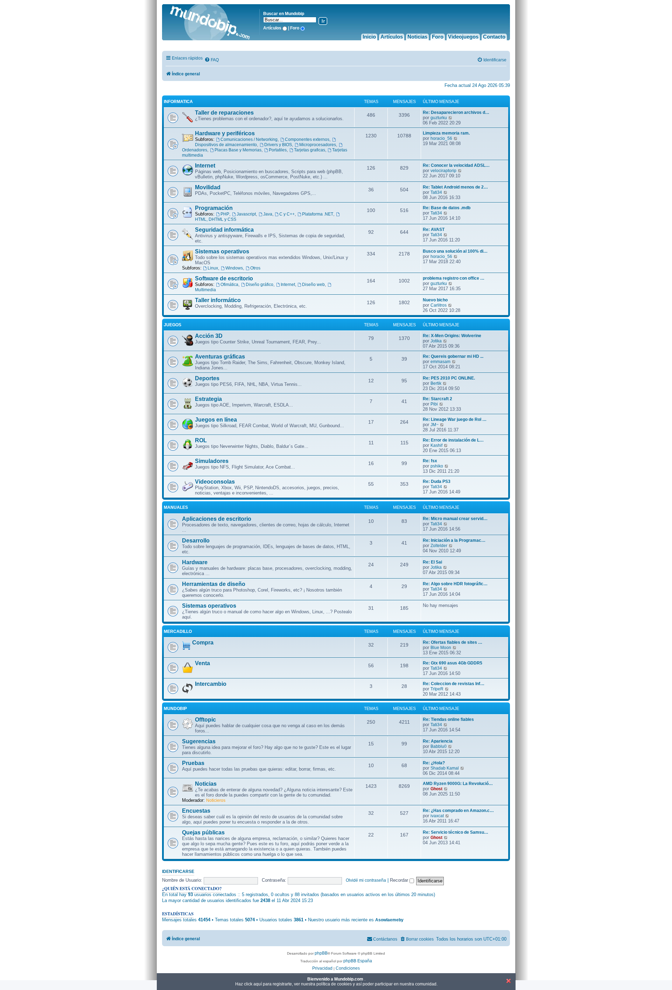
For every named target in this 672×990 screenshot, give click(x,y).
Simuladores (212, 461)
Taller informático (218, 300)
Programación (214, 208)
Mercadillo (178, 631)
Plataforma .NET (317, 214)
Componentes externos (307, 139)
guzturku (438, 117)
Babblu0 (438, 746)
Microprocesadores (317, 144)
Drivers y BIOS (278, 144)
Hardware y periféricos (225, 133)
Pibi (434, 404)
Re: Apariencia (438, 741)
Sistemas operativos (222, 251)
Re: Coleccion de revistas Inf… (453, 683)
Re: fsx (430, 460)
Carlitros (438, 305)
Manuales (176, 507)
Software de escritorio (224, 278)
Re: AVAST (433, 229)
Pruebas (193, 763)
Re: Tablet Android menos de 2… (455, 187)
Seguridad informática (224, 230)
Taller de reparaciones (224, 113)
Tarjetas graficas (309, 150)
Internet (205, 166)
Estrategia (208, 399)
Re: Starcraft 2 (437, 398)
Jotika (436, 341)
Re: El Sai (432, 562)
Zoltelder (438, 545)
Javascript (246, 214)
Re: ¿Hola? (434, 762)
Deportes (207, 378)
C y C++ (287, 214)
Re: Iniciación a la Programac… (454, 540)
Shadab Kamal (444, 768)
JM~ (434, 424)
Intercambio (210, 684)
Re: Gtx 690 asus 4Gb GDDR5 (452, 663)
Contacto (494, 37)
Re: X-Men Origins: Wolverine (452, 335)
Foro (437, 37)
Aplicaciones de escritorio (216, 519)
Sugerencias (199, 741)
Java (267, 214)
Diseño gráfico (259, 284)
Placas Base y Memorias (238, 150)
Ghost (436, 788)
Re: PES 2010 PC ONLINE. (449, 378)
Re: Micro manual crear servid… (455, 518)
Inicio (369, 37)
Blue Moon (440, 647)
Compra (203, 643)
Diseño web (313, 284)
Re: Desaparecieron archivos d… (456, 112)
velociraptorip (443, 170)
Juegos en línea (216, 420)
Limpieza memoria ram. (446, 133)
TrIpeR (436, 689)
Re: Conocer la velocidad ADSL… (456, 165)
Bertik (435, 383)
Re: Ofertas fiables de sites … (452, 642)
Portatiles (278, 150)
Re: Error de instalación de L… (453, 440)
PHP (224, 214)
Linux (213, 268)
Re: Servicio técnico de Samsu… (455, 832)
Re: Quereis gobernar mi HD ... (453, 356)
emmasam (440, 361)
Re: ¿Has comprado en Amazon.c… (458, 810)
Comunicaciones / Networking (249, 139)
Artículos (391, 37)
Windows (234, 268)
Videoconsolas (215, 482)
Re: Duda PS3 (436, 481)
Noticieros (215, 800)
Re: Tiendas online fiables (448, 719)
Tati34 (436, 192)
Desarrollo (196, 541)
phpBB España (357, 960)
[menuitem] (211, 60)
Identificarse (178, 871)
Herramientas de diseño (213, 584)
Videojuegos (463, 37)
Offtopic (205, 720)
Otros (255, 268)
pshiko (436, 466)
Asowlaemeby (389, 919)
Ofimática (229, 284)
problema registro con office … (453, 278)
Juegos (172, 324)
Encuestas (196, 811)
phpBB (321, 953)
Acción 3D (209, 336)
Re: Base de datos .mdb (446, 207)
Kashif (436, 445)
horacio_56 (441, 138)
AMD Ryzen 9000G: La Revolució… (458, 783)
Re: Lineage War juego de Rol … (454, 419)
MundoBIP (175, 708)
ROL (201, 440)
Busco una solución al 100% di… (455, 251)
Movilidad (207, 187)
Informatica (178, 101)
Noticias (417, 37)
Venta (202, 663)
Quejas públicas (203, 832)
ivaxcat (437, 815)
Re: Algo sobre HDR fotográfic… (455, 583)
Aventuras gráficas (220, 357)
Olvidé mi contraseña (366, 880)
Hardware (195, 562)
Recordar (400, 880)
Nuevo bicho (435, 300)
